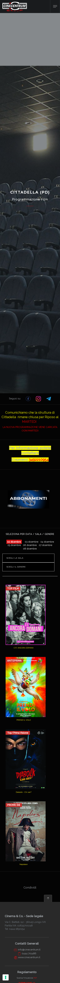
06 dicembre (30, 545)
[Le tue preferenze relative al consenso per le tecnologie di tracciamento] (6, 977)
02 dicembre (14, 541)
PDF (35, 978)
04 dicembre (47, 541)
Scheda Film (24, 639)
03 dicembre (31, 541)
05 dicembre (14, 545)
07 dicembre (45, 545)
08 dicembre (30, 548)
